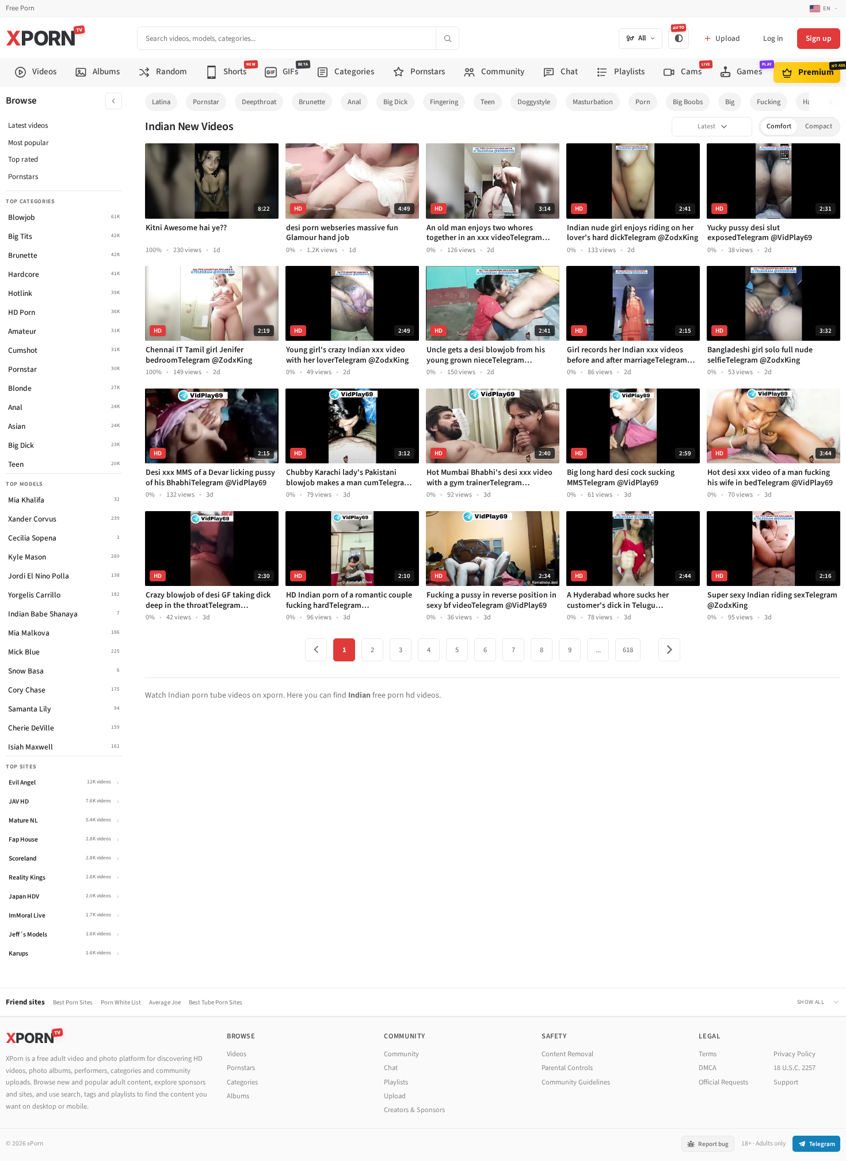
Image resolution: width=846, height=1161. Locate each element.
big (729, 102)
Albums (238, 1096)
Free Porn (20, 8)
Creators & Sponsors (414, 1110)
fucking (768, 102)
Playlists (396, 1082)
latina (161, 102)
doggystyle (533, 102)
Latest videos (28, 125)
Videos (236, 1054)
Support (785, 1082)
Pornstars (23, 177)
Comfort (779, 126)
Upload (395, 1096)
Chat (391, 1068)
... (598, 650)
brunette (312, 102)
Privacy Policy (794, 1054)
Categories (242, 1082)
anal (354, 102)
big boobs (688, 102)
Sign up (819, 38)
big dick (395, 102)
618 (628, 650)
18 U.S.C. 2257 (794, 1068)
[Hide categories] (113, 101)
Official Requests (723, 1082)
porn (642, 102)
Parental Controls (567, 1068)
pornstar (206, 102)
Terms (708, 1054)
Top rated (23, 159)
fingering (444, 102)
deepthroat (259, 102)
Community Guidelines (576, 1082)
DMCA (708, 1068)
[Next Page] (669, 649)
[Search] (447, 38)
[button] (833, 102)
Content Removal (567, 1054)
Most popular (28, 143)
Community (401, 1054)
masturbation (593, 102)
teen (488, 102)
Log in (773, 38)
